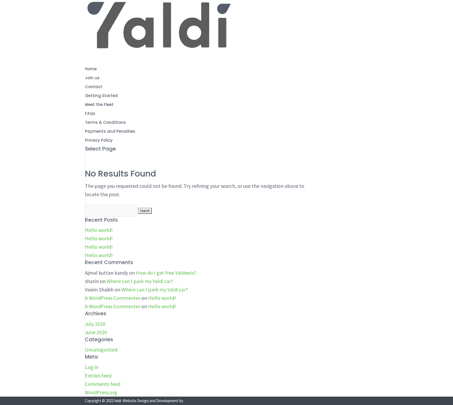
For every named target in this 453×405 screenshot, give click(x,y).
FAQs (90, 113)
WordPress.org (101, 392)
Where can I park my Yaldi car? (140, 281)
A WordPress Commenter (112, 298)
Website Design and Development (151, 400)
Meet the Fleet (99, 104)
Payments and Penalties (110, 131)
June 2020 (96, 332)
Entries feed (98, 375)
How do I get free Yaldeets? (166, 272)
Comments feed (102, 384)
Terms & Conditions (105, 122)
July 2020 (95, 324)
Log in (91, 367)
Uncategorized (101, 349)
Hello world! (99, 230)
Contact (93, 86)
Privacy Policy (99, 140)
